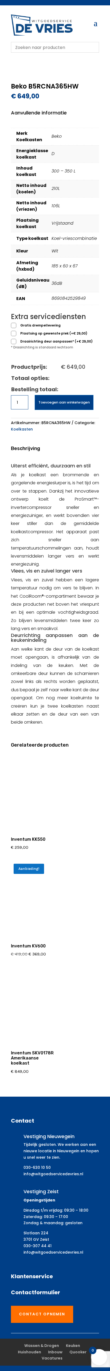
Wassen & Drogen (41, 1345)
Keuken (73, 1345)
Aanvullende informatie (39, 112)
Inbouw (55, 1352)
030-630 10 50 (37, 1167)
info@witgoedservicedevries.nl (53, 1174)
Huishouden (29, 1352)
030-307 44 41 (37, 1246)
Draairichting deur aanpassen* (56, 341)
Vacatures (52, 1358)
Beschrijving (25, 448)
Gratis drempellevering (40, 325)
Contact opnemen (42, 1314)
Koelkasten (22, 429)
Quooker (78, 1352)
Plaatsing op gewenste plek (53, 333)
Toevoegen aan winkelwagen (64, 402)
